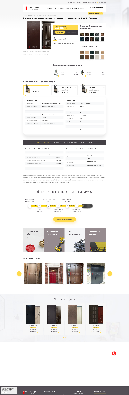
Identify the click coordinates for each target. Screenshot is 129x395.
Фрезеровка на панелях (70, 142)
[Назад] (79, 37)
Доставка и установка (43, 142)
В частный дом (61, 394)
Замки (91, 142)
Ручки (83, 142)
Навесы (67, 8)
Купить (60, 32)
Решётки (62, 8)
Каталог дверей (50, 8)
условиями (10, 389)
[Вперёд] (104, 37)
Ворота (57, 8)
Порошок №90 (75, 325)
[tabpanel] (32, 274)
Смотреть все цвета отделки (86, 42)
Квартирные (47, 394)
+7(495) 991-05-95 (97, 7)
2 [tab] (65, 337)
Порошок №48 (54, 325)
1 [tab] (63, 337)
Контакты (81, 8)
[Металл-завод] (32, 392)
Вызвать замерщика (71, 32)
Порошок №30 (33, 325)
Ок (4, 392)
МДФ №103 (96, 325)
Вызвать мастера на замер (64, 219)
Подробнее (33, 331)
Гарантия (56, 142)
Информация (73, 8)
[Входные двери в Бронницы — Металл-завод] (35, 8)
